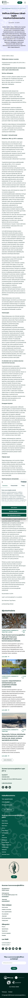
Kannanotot (14, 630)
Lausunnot (5, 678)
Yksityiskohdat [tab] (14, 485)
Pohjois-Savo (5, 847)
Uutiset (10, 632)
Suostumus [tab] (5, 485)
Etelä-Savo (4, 825)
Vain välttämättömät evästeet (14, 515)
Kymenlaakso (5, 832)
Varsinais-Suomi (6, 854)
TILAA (14, 968)
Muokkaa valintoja (13, 511)
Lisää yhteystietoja (7, 783)
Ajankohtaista (8, 8)
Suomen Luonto (5, 944)
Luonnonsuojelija (6, 942)
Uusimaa (4, 852)
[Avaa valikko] (25, 2)
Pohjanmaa (4, 840)
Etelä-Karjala (5, 823)
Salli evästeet (14, 507)
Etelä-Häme (5, 820)
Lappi (3, 835)
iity (14, 876)
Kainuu (3, 828)
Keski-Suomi (5, 830)
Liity (19, 2)
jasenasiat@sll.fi (6, 901)
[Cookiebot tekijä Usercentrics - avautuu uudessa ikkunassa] (21, 482)
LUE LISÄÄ (4, 656)
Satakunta (4, 849)
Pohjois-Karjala (5, 842)
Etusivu (3, 8)
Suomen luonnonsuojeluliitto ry (18, 995)
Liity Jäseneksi (8, 809)
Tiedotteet (5, 632)
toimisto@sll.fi (5, 896)
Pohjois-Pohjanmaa (6, 844)
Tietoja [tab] (23, 485)
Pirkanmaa (4, 837)
